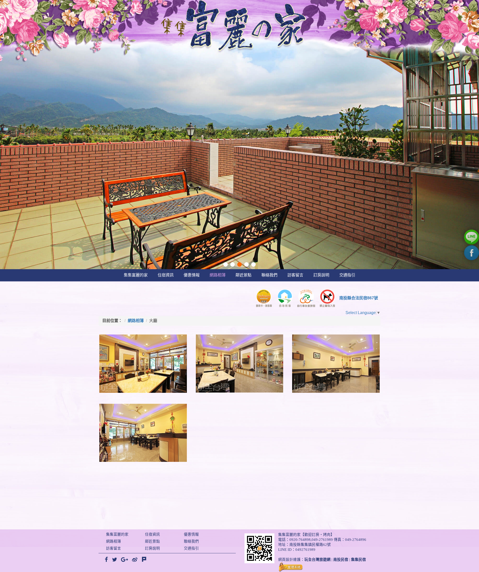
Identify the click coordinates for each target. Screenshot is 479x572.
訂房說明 (321, 275)
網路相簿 (218, 275)
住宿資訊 (166, 275)
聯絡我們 (269, 275)
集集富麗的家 (136, 275)
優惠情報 (192, 275)
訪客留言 (295, 275)
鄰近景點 (243, 275)
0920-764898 (300, 540)
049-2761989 (322, 540)
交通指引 (347, 275)
